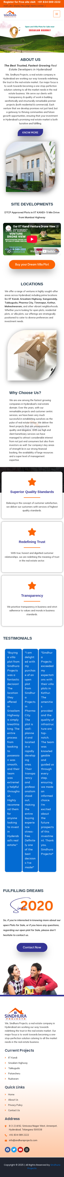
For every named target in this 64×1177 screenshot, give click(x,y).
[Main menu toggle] (56, 14)
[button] (32, 36)
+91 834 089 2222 (48, 1)
